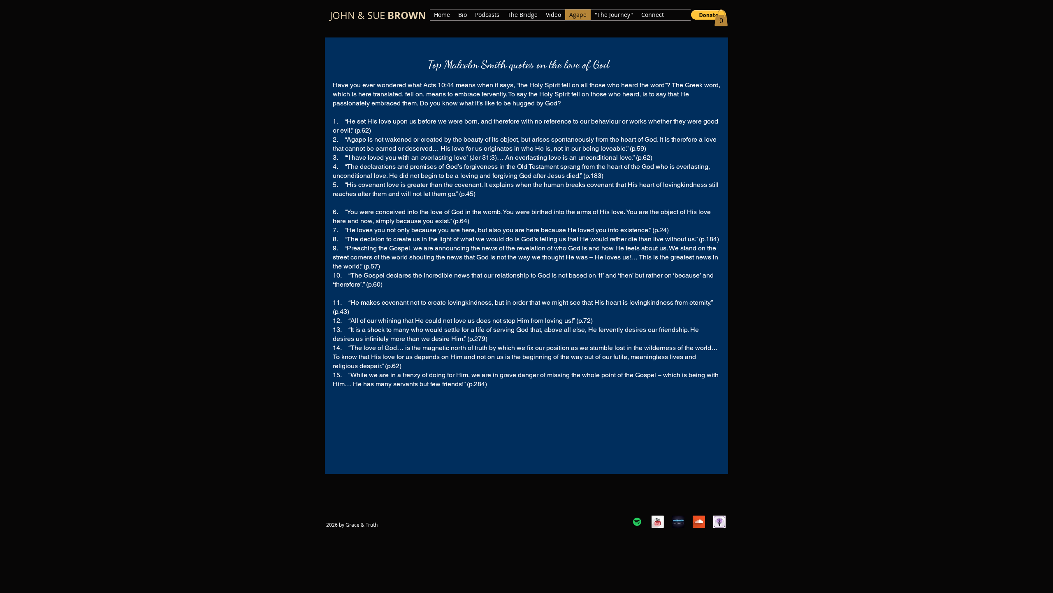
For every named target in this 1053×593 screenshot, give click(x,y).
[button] (708, 15)
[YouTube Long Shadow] (658, 522)
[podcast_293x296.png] (719, 522)
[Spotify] (637, 522)
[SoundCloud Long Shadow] (699, 522)
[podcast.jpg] (678, 522)
